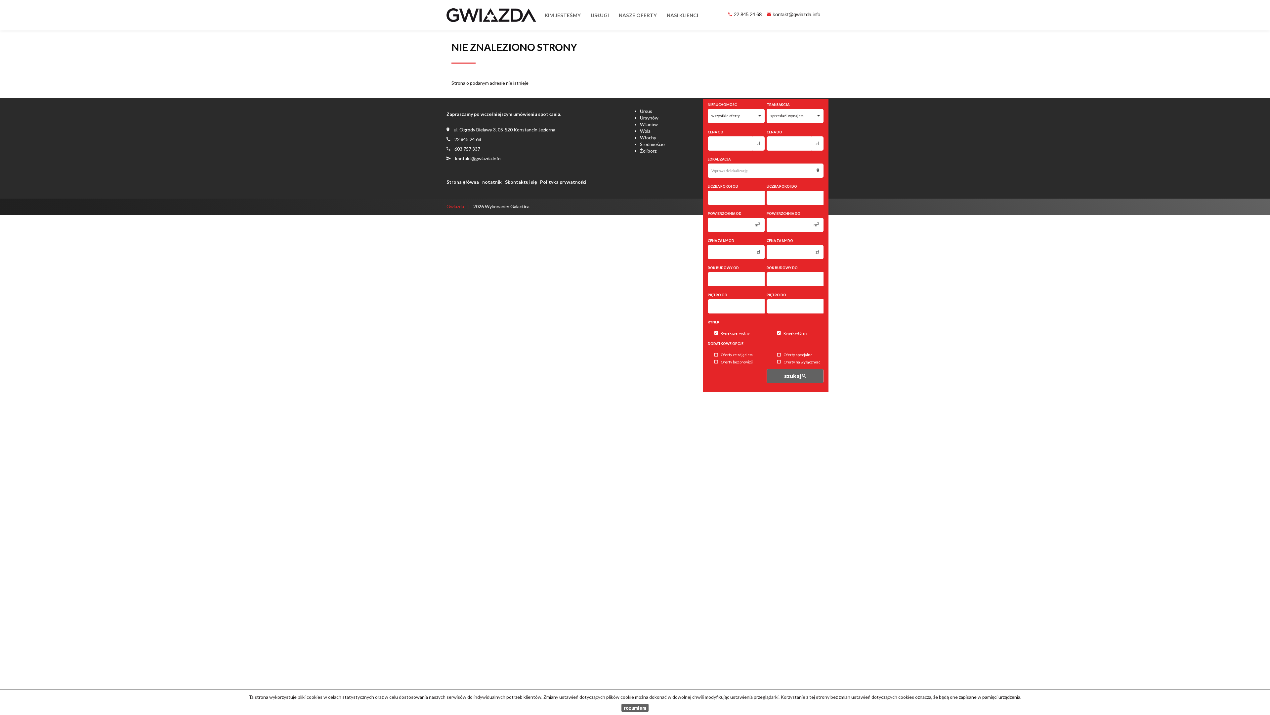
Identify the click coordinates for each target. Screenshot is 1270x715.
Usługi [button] (600, 15)
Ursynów (649, 117)
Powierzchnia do (783, 213)
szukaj (793, 375)
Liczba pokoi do (782, 186)
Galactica (519, 206)
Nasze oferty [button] (638, 15)
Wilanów (649, 124)
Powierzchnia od (724, 213)
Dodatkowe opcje (725, 344)
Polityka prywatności (563, 182)
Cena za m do (780, 240)
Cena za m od (721, 240)
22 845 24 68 (748, 14)
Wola (645, 131)
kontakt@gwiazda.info (796, 14)
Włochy (648, 137)
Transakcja (778, 105)
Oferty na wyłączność (801, 362)
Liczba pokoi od (723, 186)
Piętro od (717, 295)
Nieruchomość (722, 105)
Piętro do (776, 295)
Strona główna (462, 182)
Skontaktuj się (521, 182)
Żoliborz (648, 151)
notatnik (492, 182)
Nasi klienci (682, 15)
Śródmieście (652, 144)
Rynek (713, 322)
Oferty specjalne (798, 355)
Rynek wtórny (795, 333)
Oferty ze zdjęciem (737, 355)
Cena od (715, 132)
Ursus (646, 111)
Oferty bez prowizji (737, 362)
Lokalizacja (719, 159)
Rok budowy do (782, 268)
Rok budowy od (723, 268)
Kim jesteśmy (563, 15)
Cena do (774, 132)
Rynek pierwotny (735, 333)
